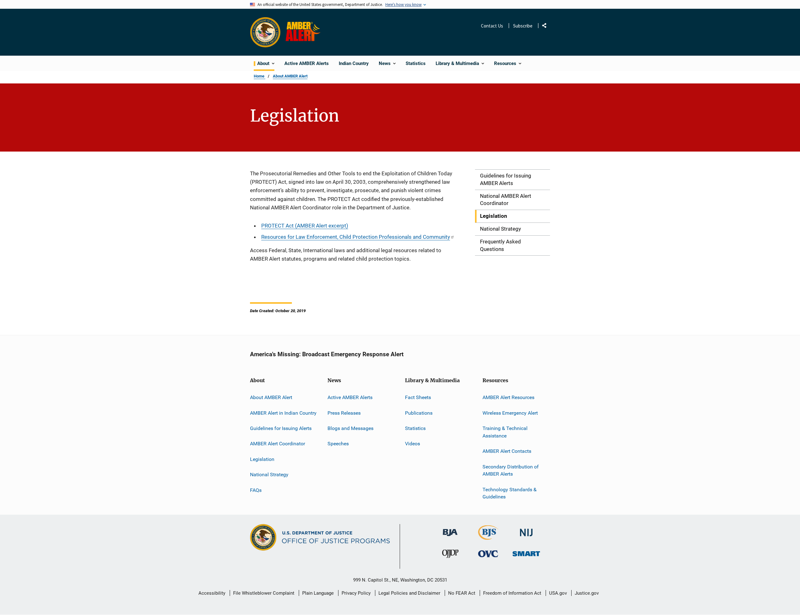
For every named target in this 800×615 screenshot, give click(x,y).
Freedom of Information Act (512, 593)
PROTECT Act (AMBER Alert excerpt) (304, 225)
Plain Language (318, 593)
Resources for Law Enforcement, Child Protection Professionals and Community (355, 237)
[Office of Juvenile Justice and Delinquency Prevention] (450, 555)
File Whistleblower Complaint (263, 593)
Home (259, 76)
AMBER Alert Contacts (506, 451)
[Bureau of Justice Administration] (450, 529)
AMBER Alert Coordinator (277, 444)
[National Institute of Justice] (526, 530)
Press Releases (344, 413)
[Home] (304, 32)
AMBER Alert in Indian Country (283, 413)
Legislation (262, 459)
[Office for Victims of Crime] (488, 554)
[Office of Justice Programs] (265, 32)
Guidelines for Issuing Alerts (281, 428)
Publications (418, 413)
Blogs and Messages (350, 428)
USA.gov (558, 593)
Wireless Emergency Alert (510, 413)
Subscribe (522, 26)
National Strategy (269, 475)
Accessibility (211, 593)
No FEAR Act (461, 593)
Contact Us (492, 26)
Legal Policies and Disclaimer (409, 593)
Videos (412, 444)
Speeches (338, 444)
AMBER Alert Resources (508, 397)
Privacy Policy (356, 593)
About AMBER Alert (290, 76)
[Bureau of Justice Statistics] (488, 537)
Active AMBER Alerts (350, 397)
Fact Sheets (418, 397)
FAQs (256, 490)
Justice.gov (587, 593)
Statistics (415, 428)
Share (546, 27)
